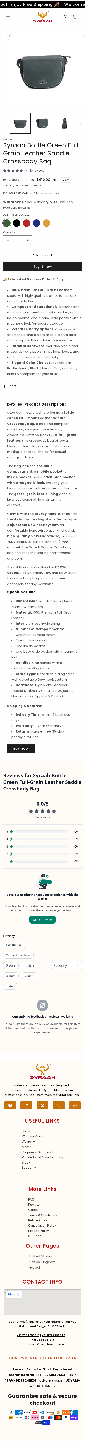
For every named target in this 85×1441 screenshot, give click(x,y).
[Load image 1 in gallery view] (20, 123)
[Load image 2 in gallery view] (42, 123)
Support (28, 1167)
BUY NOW (21, 748)
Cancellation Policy (42, 1225)
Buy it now (42, 266)
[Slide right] (80, 124)
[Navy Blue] (36, 223)
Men (25, 1147)
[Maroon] (26, 223)
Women (27, 1141)
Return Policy (38, 1220)
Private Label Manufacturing (42, 1157)
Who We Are (31, 1136)
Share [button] (12, 386)
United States (40, 1256)
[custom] (10, 1105)
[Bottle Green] (7, 223)
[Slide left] (4, 124)
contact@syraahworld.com (45, 1344)
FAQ (31, 1199)
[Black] (16, 223)
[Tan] (46, 223)
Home (26, 1131)
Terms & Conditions (42, 1215)
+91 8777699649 (53, 1335)
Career (33, 1210)
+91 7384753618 (28, 1335)
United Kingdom (42, 1262)
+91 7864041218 (43, 1339)
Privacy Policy (38, 1230)
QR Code (35, 1236)
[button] (8, 16)
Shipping (8, 185)
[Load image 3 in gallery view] (64, 123)
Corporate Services (36, 1152)
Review (33, 1204)
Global (34, 1267)
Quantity (9, 232)
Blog (25, 1162)
